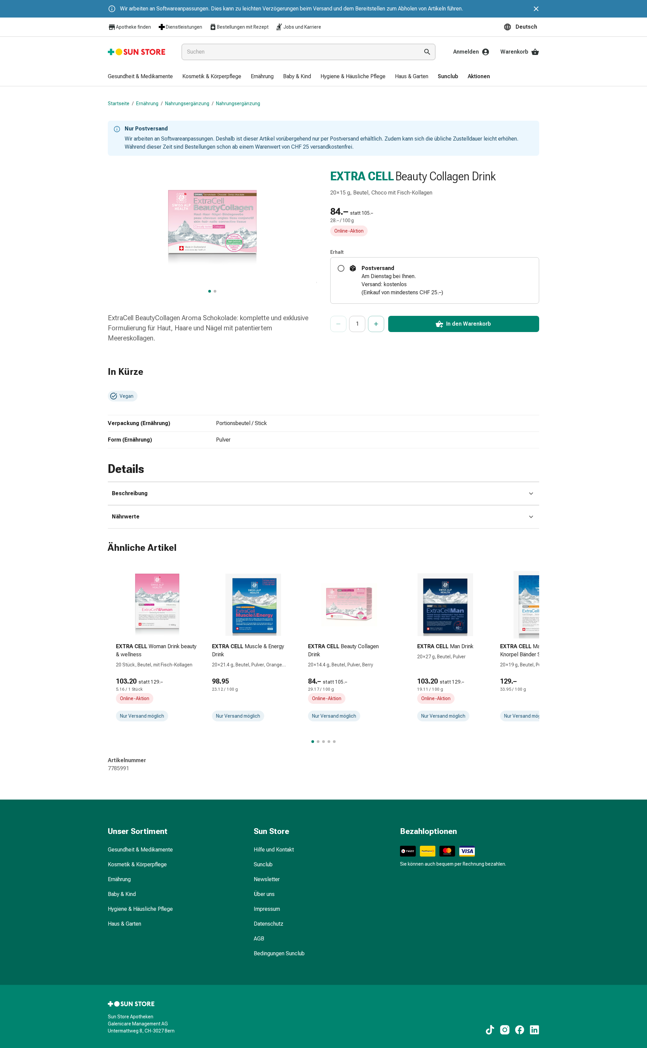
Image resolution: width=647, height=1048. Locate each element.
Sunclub (263, 864)
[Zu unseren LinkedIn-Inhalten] (534, 1030)
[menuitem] (140, 76)
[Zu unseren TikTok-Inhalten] (490, 1030)
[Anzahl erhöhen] (376, 324)
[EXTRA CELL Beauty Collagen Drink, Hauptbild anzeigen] (209, 291)
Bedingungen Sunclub (279, 953)
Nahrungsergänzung (187, 103)
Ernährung (147, 103)
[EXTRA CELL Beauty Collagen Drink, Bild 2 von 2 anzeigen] (215, 291)
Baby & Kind (122, 894)
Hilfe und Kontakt (274, 849)
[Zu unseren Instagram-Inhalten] (505, 1030)
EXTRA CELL (362, 176)
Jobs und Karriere (302, 27)
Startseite (118, 103)
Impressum (267, 909)
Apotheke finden (133, 27)
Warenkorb (514, 52)
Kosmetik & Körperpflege (137, 864)
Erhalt (337, 252)
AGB (259, 938)
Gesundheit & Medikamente (140, 849)
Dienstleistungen (184, 27)
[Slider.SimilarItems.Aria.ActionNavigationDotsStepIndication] (312, 741)
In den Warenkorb (468, 324)
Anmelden (466, 52)
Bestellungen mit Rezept (243, 27)
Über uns (264, 894)
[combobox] (299, 52)
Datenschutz (268, 924)
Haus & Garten (124, 924)
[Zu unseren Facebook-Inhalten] (519, 1030)
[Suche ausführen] (427, 52)
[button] (521, 27)
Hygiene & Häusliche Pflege (140, 909)
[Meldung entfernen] (536, 8)
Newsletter (267, 879)
